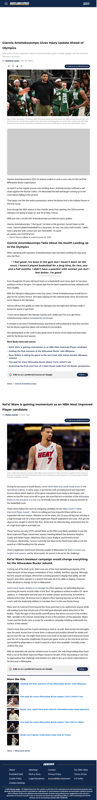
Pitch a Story (35, 774)
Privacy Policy (54, 774)
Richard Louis (12, 61)
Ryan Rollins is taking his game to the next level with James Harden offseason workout (48, 356)
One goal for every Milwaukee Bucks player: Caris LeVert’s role (40, 362)
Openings (33, 770)
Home (9, 384)
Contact (52, 770)
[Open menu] (6, 3)
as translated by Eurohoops (40, 318)
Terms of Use (80, 774)
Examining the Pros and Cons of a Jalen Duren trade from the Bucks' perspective (49, 366)
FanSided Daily (16, 774)
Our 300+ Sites (81, 770)
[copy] (21, 66)
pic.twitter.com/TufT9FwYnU (20, 234)
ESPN (31, 531)
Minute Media (15, 789)
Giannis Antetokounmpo (25, 384)
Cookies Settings (17, 783)
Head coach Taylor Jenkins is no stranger (26, 588)
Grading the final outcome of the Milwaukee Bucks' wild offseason (42, 351)
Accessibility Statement (59, 778)
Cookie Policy (15, 778)
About (12, 770)
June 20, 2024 (45, 237)
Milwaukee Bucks (22, 751)
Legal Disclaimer (36, 778)
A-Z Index (78, 778)
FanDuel (33, 541)
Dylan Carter (11, 415)
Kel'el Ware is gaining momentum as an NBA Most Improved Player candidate (48, 347)
